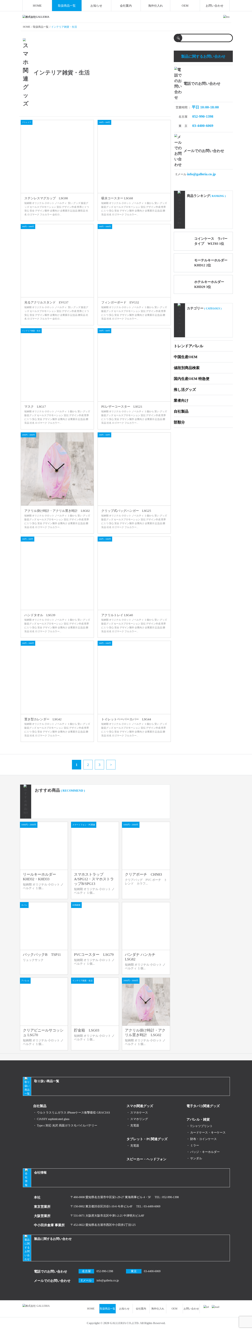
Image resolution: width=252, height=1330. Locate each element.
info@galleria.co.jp (201, 174)
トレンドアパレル (188, 346)
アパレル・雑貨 (198, 1119)
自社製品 (181, 411)
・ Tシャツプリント (200, 1126)
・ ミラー (193, 1145)
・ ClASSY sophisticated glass (51, 1119)
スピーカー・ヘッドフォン (146, 1159)
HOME (37, 5)
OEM (185, 5)
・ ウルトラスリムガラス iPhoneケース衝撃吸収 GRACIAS (71, 1112)
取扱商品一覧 (67, 5)
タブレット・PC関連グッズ (147, 1139)
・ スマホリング (137, 1119)
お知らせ (96, 5)
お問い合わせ (214, 5)
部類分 (179, 422)
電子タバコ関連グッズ (203, 1106)
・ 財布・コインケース (202, 1139)
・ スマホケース (137, 1112)
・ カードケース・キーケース (206, 1132)
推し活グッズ (185, 389)
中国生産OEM (185, 357)
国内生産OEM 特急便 (191, 379)
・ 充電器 (133, 1125)
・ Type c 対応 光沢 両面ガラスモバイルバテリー (65, 1125)
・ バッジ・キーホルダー (203, 1151)
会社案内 (126, 5)
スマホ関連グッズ (140, 1106)
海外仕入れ (155, 5)
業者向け (181, 400)
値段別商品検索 (187, 368)
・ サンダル (194, 1158)
